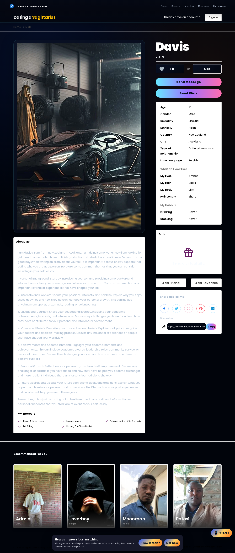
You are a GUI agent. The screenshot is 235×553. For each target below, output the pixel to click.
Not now (172, 543)
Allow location (150, 543)
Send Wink (188, 93)
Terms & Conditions (194, 546)
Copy (212, 326)
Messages (203, 6)
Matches (189, 6)
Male (28, 26)
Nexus (164, 6)
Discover (176, 6)
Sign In (213, 17)
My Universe (219, 6)
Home (17, 26)
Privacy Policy (214, 546)
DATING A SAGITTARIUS (28, 6)
